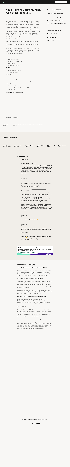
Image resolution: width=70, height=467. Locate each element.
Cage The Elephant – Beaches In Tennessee (7, 146)
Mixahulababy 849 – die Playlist (29, 146)
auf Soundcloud (26, 287)
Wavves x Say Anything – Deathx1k (62, 146)
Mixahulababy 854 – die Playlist (54, 30)
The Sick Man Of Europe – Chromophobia (56, 27)
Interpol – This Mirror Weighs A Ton (55, 13)
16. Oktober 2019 (24, 178)
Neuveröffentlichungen (13, 117)
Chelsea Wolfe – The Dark (53, 33)
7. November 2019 (24, 159)
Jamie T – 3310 (50, 40)
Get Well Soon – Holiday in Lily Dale (55, 17)
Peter (22, 216)
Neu (16, 16)
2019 (7, 117)
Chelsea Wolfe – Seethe (52, 44)
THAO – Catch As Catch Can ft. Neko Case (56, 23)
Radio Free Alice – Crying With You (55, 20)
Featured (13, 16)
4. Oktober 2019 (24, 215)
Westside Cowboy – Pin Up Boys (51, 146)
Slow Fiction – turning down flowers (18, 146)
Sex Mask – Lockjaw (51, 37)
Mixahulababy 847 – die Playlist (40, 146)
